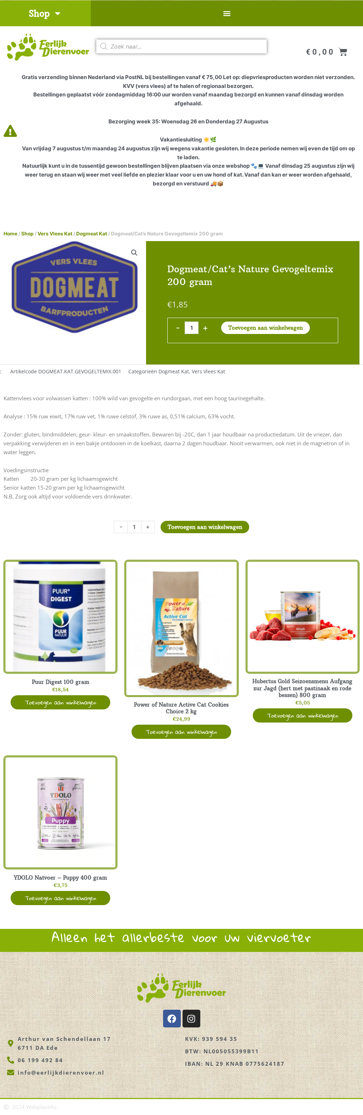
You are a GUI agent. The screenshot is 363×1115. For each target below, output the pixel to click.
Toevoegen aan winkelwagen (265, 327)
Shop (39, 13)
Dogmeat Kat (91, 233)
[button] (227, 13)
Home (10, 233)
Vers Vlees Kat (55, 233)
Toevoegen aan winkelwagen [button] (60, 702)
